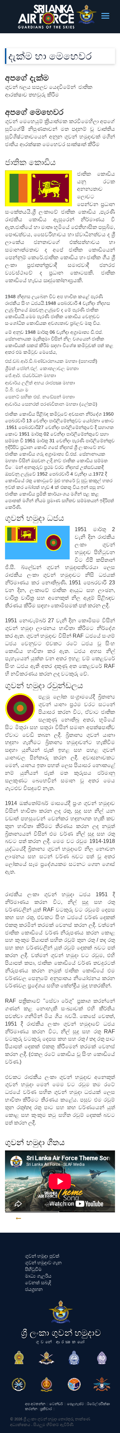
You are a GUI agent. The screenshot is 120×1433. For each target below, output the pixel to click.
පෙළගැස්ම (75, 1404)
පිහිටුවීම (33, 1269)
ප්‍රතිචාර (46, 1409)
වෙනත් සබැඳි (38, 1282)
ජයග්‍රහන (34, 1289)
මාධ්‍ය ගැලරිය (38, 1276)
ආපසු (32, 1218)
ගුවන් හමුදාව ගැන (43, 1262)
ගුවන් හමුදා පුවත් (42, 1256)
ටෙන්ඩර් (56, 1404)
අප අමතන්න (35, 1404)
